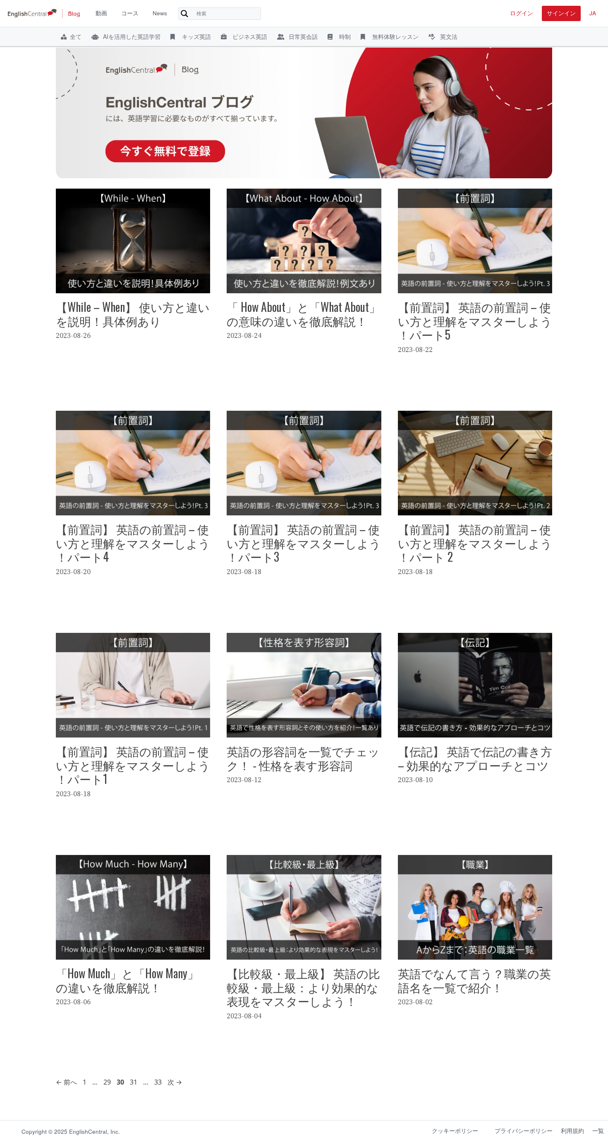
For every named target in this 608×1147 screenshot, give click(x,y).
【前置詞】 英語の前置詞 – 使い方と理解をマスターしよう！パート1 (133, 764)
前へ (66, 1082)
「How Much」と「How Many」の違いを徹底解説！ (127, 980)
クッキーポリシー (455, 1131)
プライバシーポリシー (524, 1131)
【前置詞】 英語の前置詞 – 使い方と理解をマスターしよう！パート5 (475, 320)
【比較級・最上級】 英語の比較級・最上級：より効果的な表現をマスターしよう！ (303, 987)
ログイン (521, 13)
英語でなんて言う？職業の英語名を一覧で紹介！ (474, 980)
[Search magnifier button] (184, 13)
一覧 (598, 1131)
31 (133, 1082)
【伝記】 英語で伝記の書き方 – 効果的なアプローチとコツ (475, 757)
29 (107, 1082)
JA (592, 13)
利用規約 (572, 1131)
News (160, 13)
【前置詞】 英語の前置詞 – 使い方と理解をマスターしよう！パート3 (304, 542)
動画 (101, 13)
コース (130, 13)
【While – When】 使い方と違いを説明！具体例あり (133, 313)
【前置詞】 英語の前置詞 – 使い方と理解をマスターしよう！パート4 (133, 542)
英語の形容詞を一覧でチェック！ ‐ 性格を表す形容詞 (303, 757)
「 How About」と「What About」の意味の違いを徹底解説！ (304, 313)
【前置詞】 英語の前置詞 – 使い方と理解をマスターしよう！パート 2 (475, 542)
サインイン (561, 13)
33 (158, 1082)
